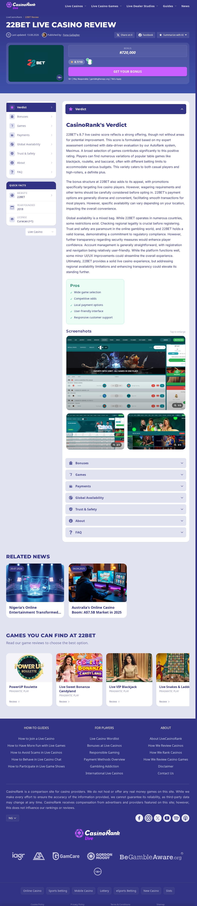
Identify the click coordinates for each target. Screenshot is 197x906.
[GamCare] (66, 856)
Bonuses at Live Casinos (104, 745)
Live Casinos (74, 6)
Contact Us (166, 773)
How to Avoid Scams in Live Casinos (36, 752)
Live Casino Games (104, 6)
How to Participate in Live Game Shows (36, 766)
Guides (168, 6)
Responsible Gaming (104, 752)
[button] (125, 109)
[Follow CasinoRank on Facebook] (139, 818)
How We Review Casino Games (166, 759)
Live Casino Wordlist (104, 738)
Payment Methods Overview (104, 759)
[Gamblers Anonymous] (39, 856)
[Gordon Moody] (99, 856)
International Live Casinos (104, 773)
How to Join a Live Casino (36, 738)
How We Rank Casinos (166, 752)
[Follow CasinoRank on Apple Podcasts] (185, 818)
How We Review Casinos (165, 745)
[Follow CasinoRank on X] (158, 818)
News (185, 6)
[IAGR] (18, 856)
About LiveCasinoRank (166, 738)
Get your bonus (128, 71)
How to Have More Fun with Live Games (36, 745)
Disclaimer (166, 766)
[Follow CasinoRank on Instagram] (148, 818)
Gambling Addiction (104, 766)
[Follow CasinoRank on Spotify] (176, 818)
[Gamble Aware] (151, 856)
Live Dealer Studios (140, 6)
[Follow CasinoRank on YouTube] (167, 818)
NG (11, 818)
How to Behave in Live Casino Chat (36, 759)
